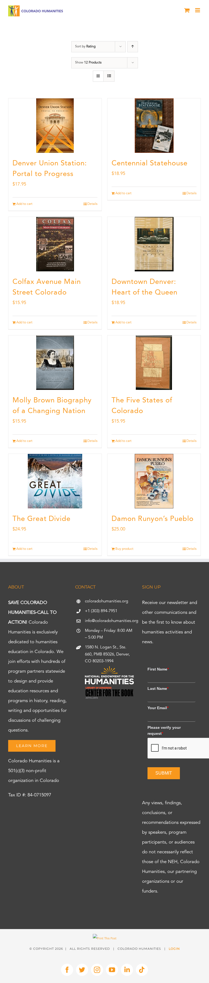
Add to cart (24, 204)
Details (92, 204)
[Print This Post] (104, 938)
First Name (158, 669)
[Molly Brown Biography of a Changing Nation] (55, 362)
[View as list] (109, 76)
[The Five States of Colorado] (154, 362)
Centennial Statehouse (150, 163)
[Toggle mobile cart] (187, 10)
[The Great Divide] (55, 481)
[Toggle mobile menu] (198, 10)
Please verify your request (164, 730)
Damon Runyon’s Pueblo (152, 519)
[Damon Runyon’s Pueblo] (154, 481)
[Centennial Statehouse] (154, 125)
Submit (163, 773)
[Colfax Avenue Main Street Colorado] (55, 244)
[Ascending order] (132, 46)
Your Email (157, 708)
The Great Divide (41, 519)
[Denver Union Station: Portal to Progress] (55, 125)
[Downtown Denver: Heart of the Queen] (154, 244)
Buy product (124, 549)
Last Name (157, 688)
